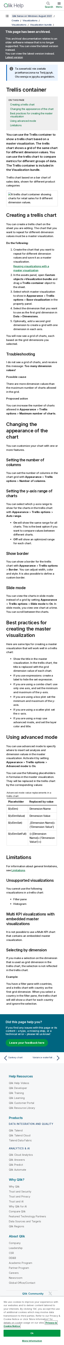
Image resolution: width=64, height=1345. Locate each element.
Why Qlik (14, 1186)
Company (15, 1243)
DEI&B (12, 1257)
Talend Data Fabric (20, 1140)
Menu (59, 6)
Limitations (16, 125)
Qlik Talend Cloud (19, 1135)
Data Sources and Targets (25, 1221)
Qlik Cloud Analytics (21, 1154)
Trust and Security (20, 1191)
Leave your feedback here (26, 1042)
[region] (32, 1320)
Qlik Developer (18, 1087)
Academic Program (20, 1262)
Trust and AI (16, 1201)
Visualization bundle (41, 24)
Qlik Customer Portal (21, 1102)
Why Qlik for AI (18, 1206)
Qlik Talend (16, 1130)
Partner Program (19, 1267)
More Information (32, 1340)
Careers (14, 1272)
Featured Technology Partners (27, 1216)
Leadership (16, 1247)
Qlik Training (16, 1092)
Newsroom (15, 1277)
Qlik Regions (16, 1226)
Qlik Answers (17, 1159)
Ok (32, 1333)
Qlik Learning (17, 1097)
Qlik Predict (16, 1164)
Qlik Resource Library (22, 1107)
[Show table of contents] (7, 16)
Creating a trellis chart (22, 104)
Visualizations (30, 20)
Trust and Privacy (19, 1196)
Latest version (14, 57)
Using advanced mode (23, 120)
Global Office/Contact (22, 1282)
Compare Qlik (17, 1211)
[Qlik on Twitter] (50, 1293)
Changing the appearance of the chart (32, 108)
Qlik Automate (17, 1169)
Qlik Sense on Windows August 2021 (32, 16)
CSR (11, 1252)
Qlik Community (33, 1293)
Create (15, 20)
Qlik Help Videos (19, 1083)
